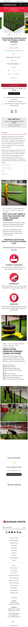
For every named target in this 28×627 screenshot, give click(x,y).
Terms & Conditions (14, 578)
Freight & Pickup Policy (14, 575)
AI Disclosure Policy (13, 592)
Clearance (14, 553)
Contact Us (14, 555)
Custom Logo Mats (14, 540)
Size (13, 54)
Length (14, 67)
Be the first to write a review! (14, 474)
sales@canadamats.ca (20, 1)
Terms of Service (14, 585)
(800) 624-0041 (7, 1)
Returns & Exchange (14, 583)
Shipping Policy (14, 568)
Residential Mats (14, 543)
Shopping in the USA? (14, 580)
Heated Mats (14, 545)
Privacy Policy (14, 570)
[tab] (14, 133)
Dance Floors (14, 550)
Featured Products (14, 590)
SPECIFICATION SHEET (14, 93)
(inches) (16, 74)
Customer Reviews (14, 558)
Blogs (14, 560)
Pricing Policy (14, 573)
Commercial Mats (14, 538)
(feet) (10, 74)
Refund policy (14, 587)
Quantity (14, 78)
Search (14, 565)
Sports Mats (14, 548)
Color (13, 60)
